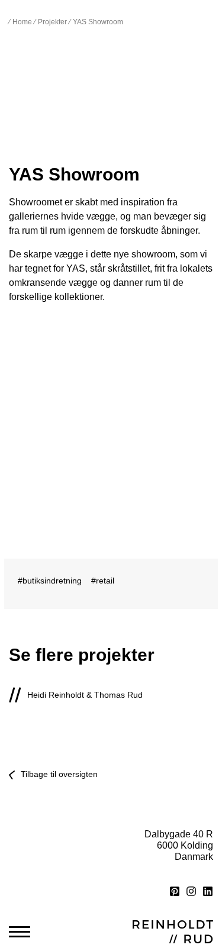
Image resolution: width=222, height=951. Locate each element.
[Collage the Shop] (58, 740)
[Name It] (165, 740)
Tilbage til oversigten (59, 774)
